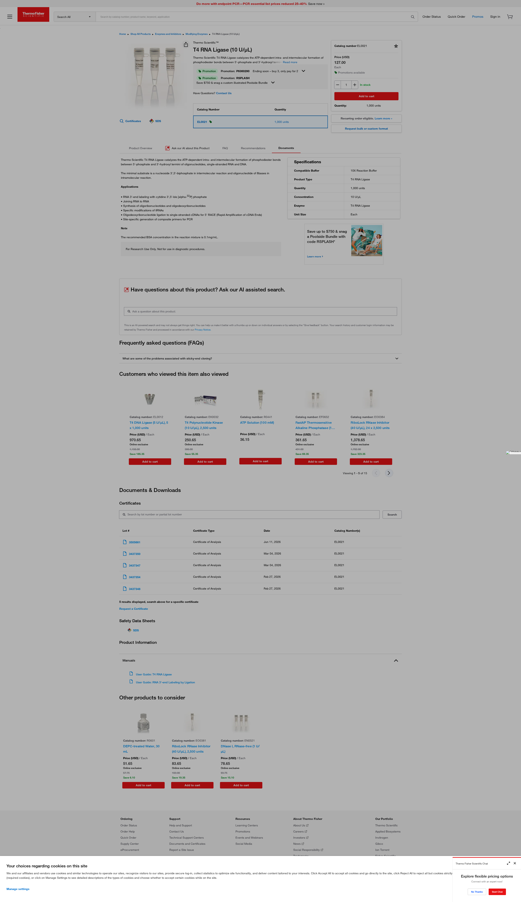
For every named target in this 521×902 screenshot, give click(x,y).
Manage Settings (18, 889)
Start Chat (497, 892)
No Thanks (477, 892)
